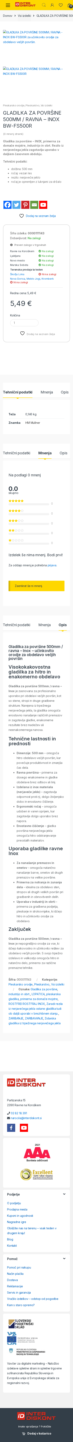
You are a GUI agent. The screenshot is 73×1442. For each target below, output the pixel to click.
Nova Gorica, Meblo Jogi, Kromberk (32, 278)
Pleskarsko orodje (14, 105)
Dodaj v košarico (39, 1433)
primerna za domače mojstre (39, 999)
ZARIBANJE (16, 1018)
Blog (10, 1239)
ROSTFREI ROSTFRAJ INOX (27, 1003)
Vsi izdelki (24, 15)
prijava (52, 565)
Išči (44, 5)
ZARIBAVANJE (34, 1018)
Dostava (12, 1280)
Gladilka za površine (44, 989)
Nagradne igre (16, 1222)
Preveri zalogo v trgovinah (29, 244)
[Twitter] (16, 205)
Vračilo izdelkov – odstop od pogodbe (32, 1298)
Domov (7, 15)
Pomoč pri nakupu (19, 1267)
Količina (15, 315)
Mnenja (47, 392)
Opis (64, 392)
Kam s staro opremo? (21, 1305)
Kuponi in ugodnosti (20, 1215)
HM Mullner (32, 422)
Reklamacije (15, 1286)
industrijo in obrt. (19, 994)
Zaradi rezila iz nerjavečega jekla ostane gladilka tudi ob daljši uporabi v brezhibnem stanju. (36, 1008)
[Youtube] (43, 205)
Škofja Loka (17, 274)
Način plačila (15, 1273)
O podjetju (14, 1203)
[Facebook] (7, 205)
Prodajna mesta (17, 1209)
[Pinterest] (25, 205)
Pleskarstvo (32, 105)
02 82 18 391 (19, 1113)
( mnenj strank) (13, 133)
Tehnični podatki (17, 392)
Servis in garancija (19, 1292)
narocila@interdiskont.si (26, 1118)
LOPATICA (38, 994)
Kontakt (12, 1245)
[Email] (34, 205)
